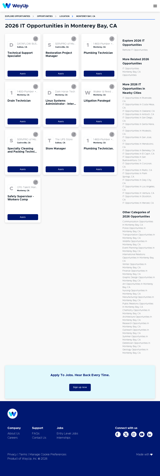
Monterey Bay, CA (85, 16)
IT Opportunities (130, 69)
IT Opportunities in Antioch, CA (138, 114)
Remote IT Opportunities (135, 50)
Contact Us (39, 437)
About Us (14, 433)
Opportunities (45, 16)
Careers (13, 437)
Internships (63, 437)
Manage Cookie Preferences (48, 454)
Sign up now (80, 387)
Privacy (12, 454)
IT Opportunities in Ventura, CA (138, 193)
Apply (23, 74)
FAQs (36, 433)
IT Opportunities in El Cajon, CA (138, 154)
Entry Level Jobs (67, 433)
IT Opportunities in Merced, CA (138, 203)
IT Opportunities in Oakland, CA (138, 111)
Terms (23, 454)
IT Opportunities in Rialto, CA (137, 170)
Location (64, 16)
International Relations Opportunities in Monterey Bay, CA (138, 257)
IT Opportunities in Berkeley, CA (138, 150)
